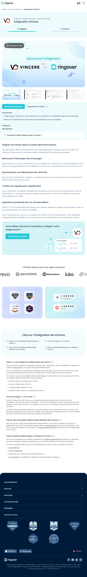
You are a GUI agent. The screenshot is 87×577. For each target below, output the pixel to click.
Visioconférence (14, 448)
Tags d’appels (13, 457)
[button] (11, 94)
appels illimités (51, 425)
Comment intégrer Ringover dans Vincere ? (24, 135)
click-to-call (15, 387)
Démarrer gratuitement (13, 106)
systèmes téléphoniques (52, 439)
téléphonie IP (18, 367)
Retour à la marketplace (11, 9)
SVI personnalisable (15, 451)
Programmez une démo (17, 236)
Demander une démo (36, 106)
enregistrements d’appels (47, 427)
